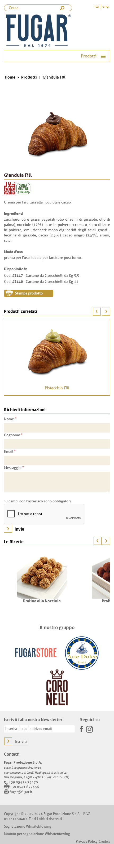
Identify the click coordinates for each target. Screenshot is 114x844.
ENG (105, 6)
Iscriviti (21, 741)
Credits (104, 841)
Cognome (13, 435)
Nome (10, 418)
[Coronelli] (57, 687)
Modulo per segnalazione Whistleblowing (37, 834)
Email (10, 451)
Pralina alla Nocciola (42, 600)
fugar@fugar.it (21, 792)
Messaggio (14, 467)
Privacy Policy (87, 841)
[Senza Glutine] (23, 188)
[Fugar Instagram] (89, 729)
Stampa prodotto (29, 293)
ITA (96, 6)
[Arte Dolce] (81, 652)
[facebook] (82, 727)
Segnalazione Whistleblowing (27, 826)
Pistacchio (57, 388)
